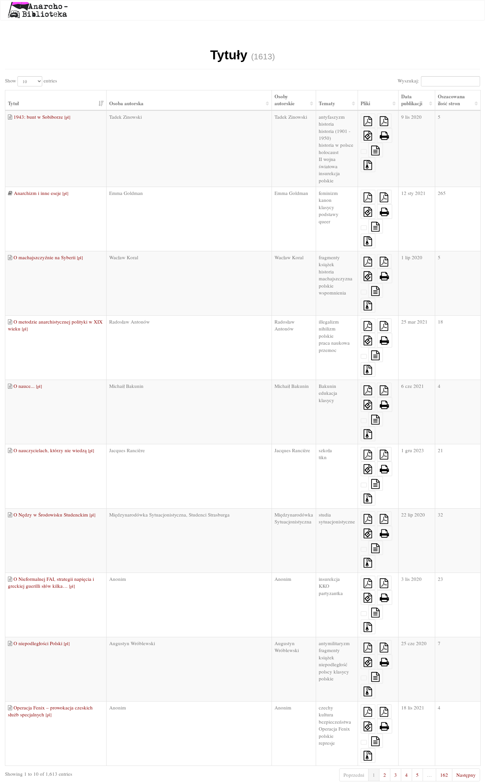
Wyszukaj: (408, 80)
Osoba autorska (126, 103)
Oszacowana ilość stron (451, 100)
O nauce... (28, 386)
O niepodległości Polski (42, 643)
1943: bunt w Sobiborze (42, 116)
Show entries (31, 80)
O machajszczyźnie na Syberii (48, 257)
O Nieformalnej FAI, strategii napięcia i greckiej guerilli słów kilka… (51, 582)
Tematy (327, 103)
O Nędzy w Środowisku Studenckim (54, 514)
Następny (466, 774)
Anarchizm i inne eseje (41, 193)
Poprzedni (353, 774)
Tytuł (13, 103)
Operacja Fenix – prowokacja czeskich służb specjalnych (50, 711)
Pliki (365, 103)
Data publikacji (411, 100)
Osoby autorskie (285, 100)
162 (444, 774)
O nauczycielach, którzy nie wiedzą (54, 450)
